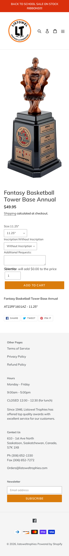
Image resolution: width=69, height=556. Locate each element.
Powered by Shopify (50, 544)
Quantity (10, 268)
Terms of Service (18, 348)
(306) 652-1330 (22, 455)
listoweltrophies (27, 544)
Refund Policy (16, 364)
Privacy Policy (16, 356)
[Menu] (63, 31)
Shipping (10, 213)
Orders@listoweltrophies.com (27, 468)
